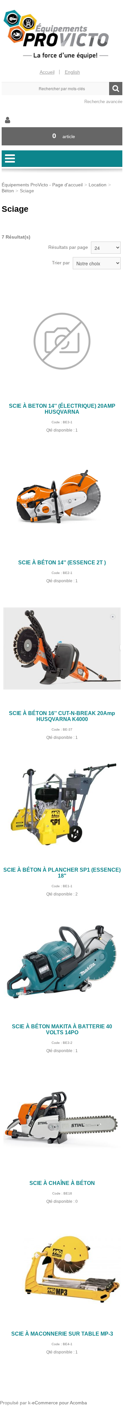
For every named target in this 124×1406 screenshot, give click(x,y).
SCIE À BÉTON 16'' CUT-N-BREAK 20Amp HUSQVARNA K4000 (62, 716)
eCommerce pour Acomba (59, 1402)
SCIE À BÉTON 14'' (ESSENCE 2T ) (62, 562)
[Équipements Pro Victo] (62, 34)
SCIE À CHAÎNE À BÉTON (62, 1183)
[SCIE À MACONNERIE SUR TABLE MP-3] (62, 1269)
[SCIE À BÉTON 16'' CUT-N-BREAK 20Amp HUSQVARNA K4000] (62, 648)
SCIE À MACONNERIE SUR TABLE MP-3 (62, 1334)
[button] (62, 136)
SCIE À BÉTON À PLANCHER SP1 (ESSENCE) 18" (62, 873)
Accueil (47, 72)
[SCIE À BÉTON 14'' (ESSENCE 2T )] (62, 497)
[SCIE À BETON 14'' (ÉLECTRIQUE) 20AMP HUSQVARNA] (62, 341)
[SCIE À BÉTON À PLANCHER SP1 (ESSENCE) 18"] (62, 805)
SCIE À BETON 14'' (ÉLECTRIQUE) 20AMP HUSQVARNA (62, 409)
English (72, 72)
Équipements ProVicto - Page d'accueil (42, 184)
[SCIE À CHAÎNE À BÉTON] (62, 1118)
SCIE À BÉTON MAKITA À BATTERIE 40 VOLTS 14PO (62, 1029)
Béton (8, 190)
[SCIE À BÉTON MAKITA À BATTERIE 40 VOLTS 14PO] (62, 961)
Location (97, 184)
